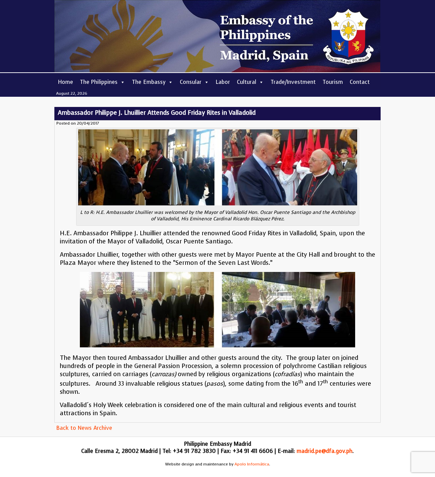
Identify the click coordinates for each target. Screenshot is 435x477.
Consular (191, 82)
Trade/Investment (293, 82)
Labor (223, 82)
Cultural (246, 82)
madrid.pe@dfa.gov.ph (324, 451)
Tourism (333, 82)
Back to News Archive (84, 428)
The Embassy (149, 82)
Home (65, 82)
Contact (360, 82)
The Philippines (99, 82)
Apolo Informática (251, 464)
